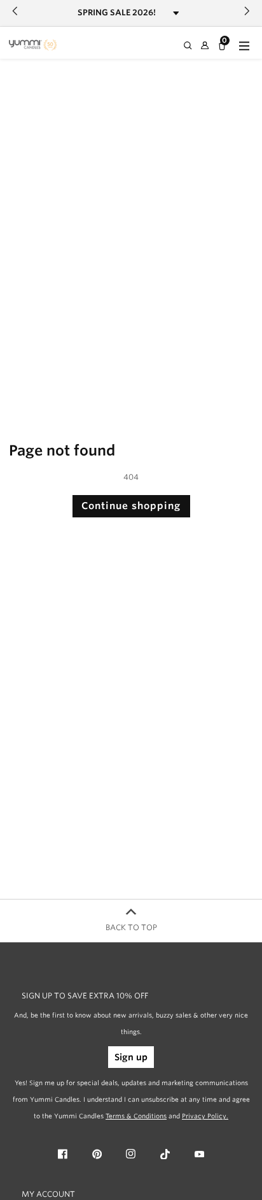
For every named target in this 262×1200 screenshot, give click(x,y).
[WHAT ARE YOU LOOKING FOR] (188, 46)
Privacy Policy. (205, 1116)
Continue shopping (131, 506)
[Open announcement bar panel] (175, 13)
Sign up (131, 1057)
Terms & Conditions (136, 1116)
